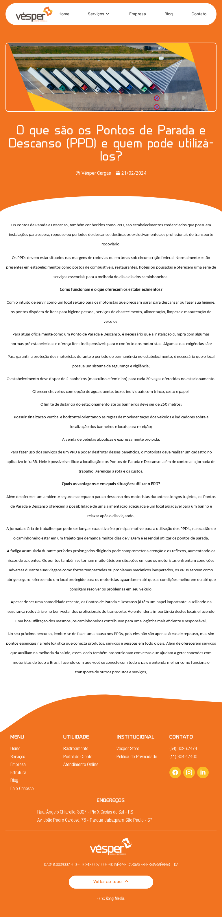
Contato (198, 13)
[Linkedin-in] (203, 772)
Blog (168, 13)
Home (63, 13)
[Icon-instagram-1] (189, 772)
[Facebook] (175, 772)
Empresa (137, 13)
